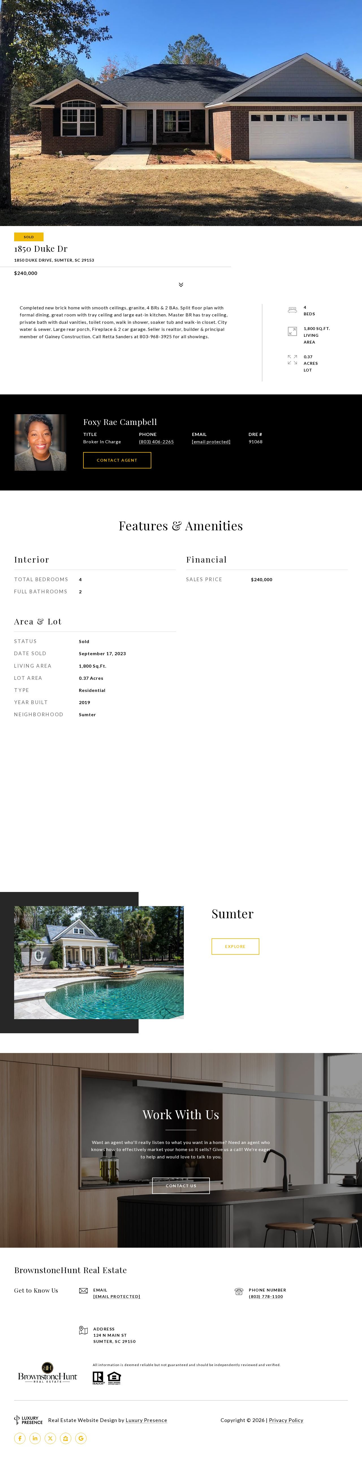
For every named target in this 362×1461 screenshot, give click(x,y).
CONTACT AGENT (117, 460)
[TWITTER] (50, 1438)
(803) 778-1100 (266, 1296)
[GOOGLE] (81, 1438)
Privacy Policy (286, 1420)
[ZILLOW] (65, 1438)
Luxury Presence (146, 1420)
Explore (235, 946)
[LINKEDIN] (35, 1438)
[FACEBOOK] (19, 1438)
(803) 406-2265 (156, 441)
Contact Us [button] (181, 1185)
